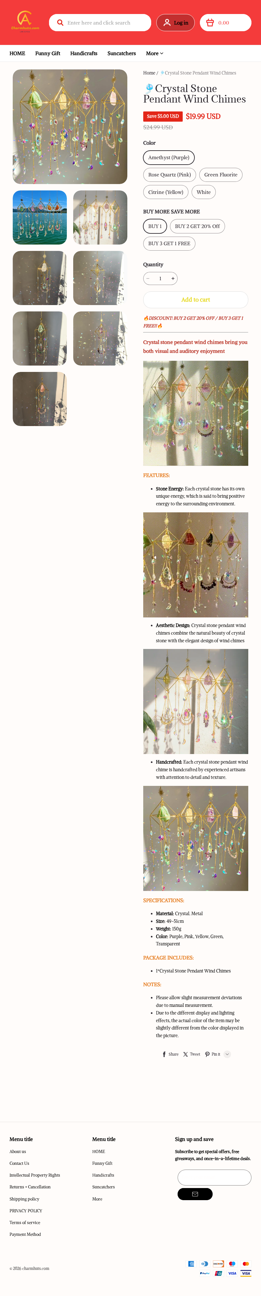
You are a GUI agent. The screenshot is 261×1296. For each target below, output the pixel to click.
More (152, 53)
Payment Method (25, 1234)
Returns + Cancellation (30, 1187)
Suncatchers (122, 53)
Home (149, 73)
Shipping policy (24, 1199)
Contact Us (19, 1163)
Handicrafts (83, 53)
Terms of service (25, 1222)
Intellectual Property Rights (35, 1175)
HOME (17, 53)
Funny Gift (47, 53)
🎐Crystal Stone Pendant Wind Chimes (197, 73)
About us (18, 1151)
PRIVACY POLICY (26, 1211)
